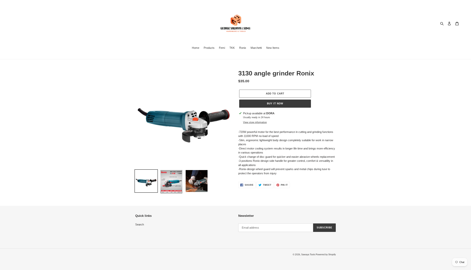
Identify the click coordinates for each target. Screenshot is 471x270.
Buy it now (275, 103)
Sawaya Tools (308, 254)
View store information (255, 122)
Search (139, 224)
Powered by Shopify (326, 254)
